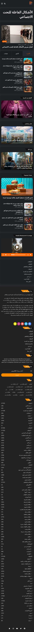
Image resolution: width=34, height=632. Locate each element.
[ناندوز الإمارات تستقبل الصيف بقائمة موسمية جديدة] (28, 61)
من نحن (29, 276)
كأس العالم (28, 452)
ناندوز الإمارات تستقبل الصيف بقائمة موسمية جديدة (18, 198)
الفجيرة (30, 423)
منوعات (30, 615)
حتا (31, 583)
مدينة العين (28, 405)
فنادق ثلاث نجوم (27, 472)
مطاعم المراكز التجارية (25, 509)
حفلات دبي (11, 389)
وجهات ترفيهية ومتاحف (25, 576)
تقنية (31, 578)
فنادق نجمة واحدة (27, 477)
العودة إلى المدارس (26, 433)
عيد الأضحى (28, 438)
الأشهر (17, 53)
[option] (17, 109)
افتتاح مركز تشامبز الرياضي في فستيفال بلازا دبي (19, 142)
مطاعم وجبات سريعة (26, 531)
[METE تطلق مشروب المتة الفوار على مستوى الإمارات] (28, 82)
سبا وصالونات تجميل (26, 563)
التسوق (29, 559)
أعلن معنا (28, 281)
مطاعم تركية (28, 512)
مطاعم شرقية (27, 517)
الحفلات (29, 430)
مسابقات (29, 413)
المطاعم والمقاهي (27, 266)
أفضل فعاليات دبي (28, 386)
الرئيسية (30, 418)
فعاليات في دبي (29, 394)
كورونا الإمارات (28, 610)
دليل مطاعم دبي (20, 392)
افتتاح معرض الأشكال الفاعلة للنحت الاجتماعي (17, 47)
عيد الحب (28, 445)
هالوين (29, 462)
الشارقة (30, 420)
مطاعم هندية (28, 529)
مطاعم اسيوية (27, 507)
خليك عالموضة (28, 588)
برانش (29, 487)
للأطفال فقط (28, 568)
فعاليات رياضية (27, 450)
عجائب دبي (29, 605)
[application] (17, 247)
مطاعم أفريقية (27, 499)
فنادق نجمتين (28, 479)
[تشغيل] (30, 255)
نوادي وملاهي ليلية (26, 541)
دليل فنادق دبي (29, 392)
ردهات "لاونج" (27, 492)
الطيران (29, 554)
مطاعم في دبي (8, 394)
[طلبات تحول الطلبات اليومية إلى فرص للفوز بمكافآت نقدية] (28, 89)
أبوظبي (30, 384)
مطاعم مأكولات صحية (26, 526)
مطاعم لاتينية (28, 521)
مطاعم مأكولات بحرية (26, 524)
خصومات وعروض (28, 586)
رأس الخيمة (29, 593)
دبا (30, 425)
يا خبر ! (30, 618)
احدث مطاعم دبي (19, 386)
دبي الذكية (29, 591)
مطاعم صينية (28, 519)
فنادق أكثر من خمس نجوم (25, 470)
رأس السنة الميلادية (26, 435)
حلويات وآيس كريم (26, 489)
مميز (31, 613)
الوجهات (30, 269)
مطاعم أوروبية (27, 504)
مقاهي (29, 536)
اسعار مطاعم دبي (28, 389)
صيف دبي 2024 (28, 603)
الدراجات (29, 549)
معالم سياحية (28, 573)
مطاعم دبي (15, 394)
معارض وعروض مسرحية (25, 455)
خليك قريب (26, 279)
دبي (6, 389)
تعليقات (6, 53)
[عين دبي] (31, 3)
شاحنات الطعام (27, 494)
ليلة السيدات (28, 497)
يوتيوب (29, 415)
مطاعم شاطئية (27, 514)
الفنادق (30, 264)
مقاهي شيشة (28, 539)
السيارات (29, 551)
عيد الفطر (28, 447)
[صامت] (6, 255)
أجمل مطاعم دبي (23, 384)
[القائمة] (2, 4)
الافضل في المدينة (27, 271)
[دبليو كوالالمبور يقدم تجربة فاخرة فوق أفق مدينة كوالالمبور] (28, 75)
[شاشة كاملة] (3, 255)
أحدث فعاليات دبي (14, 384)
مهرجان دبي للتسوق (26, 457)
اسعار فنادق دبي (10, 386)
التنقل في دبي (27, 546)
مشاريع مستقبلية (28, 274)
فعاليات (13, 392)
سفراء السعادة (28, 598)
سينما (29, 566)
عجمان (30, 608)
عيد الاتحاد (28, 440)
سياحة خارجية (28, 600)
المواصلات (29, 544)
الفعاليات (30, 261)
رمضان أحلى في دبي (27, 595)
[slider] (18, 254)
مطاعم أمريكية (27, 502)
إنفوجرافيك (29, 408)
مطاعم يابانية (28, 534)
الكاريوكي (28, 484)
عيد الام (29, 442)
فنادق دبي (21, 394)
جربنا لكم (30, 581)
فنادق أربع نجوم (27, 467)
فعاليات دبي (7, 392)
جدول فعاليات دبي (19, 389)
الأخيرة (28, 53)
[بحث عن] (5, 4)
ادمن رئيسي (29, 44)
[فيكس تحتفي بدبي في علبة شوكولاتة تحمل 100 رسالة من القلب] (28, 68)
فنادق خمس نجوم (26, 475)
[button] (17, 247)
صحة (29, 620)
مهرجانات (28, 460)
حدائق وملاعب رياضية (26, 561)
